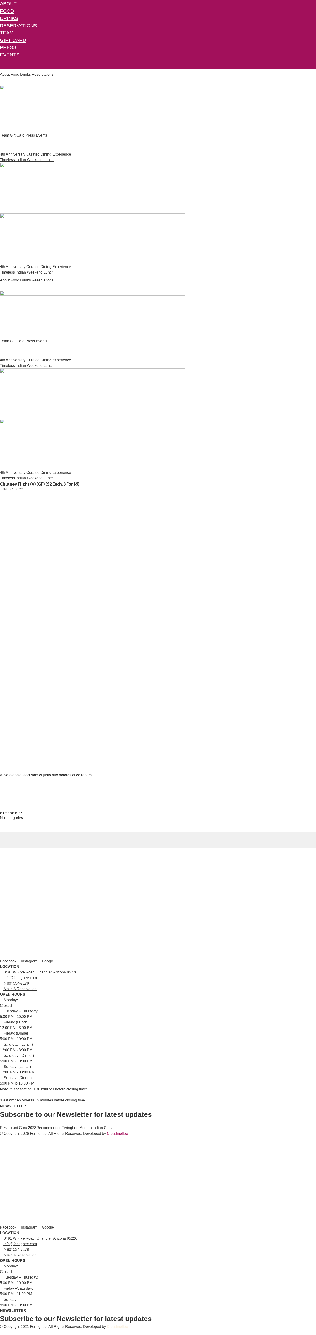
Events (9, 54)
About (8, 3)
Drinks (9, 18)
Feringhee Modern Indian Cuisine (89, 1128)
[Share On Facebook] (1, 834)
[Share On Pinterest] (1, 846)
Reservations (18, 25)
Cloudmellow (118, 1133)
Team (7, 32)
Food (7, 11)
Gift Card (13, 40)
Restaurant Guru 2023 (18, 1128)
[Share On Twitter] (1, 840)
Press (8, 47)
